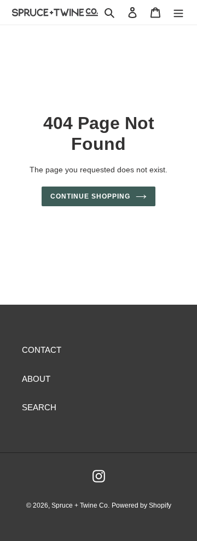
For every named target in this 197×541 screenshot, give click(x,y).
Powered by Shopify (141, 505)
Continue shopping (90, 196)
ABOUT (36, 378)
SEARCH (39, 407)
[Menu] (178, 12)
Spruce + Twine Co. (80, 505)
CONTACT (41, 349)
